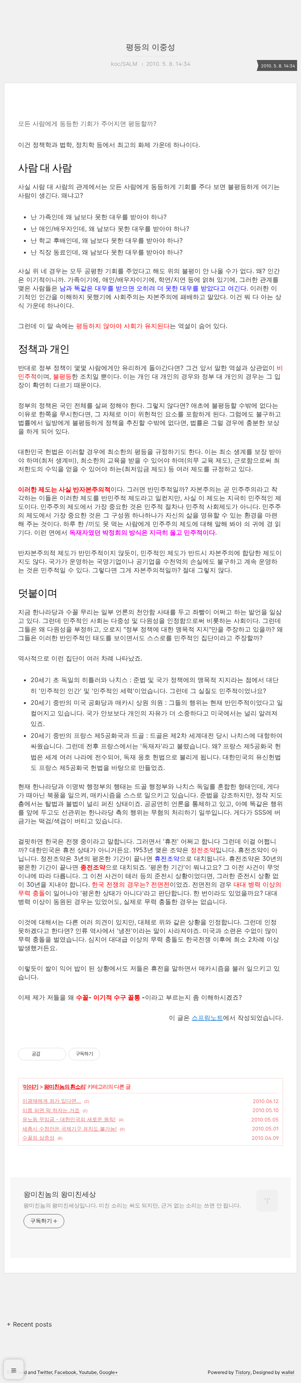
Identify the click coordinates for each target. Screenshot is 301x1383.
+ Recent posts (29, 1324)
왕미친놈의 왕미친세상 (60, 1194)
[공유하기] (48, 1054)
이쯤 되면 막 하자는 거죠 (51, 1110)
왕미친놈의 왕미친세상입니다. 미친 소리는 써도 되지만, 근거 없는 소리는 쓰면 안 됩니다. (132, 1205)
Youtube (88, 1372)
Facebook (65, 1372)
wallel (287, 1372)
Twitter (44, 1372)
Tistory (242, 1372)
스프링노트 (207, 1018)
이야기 (30, 1086)
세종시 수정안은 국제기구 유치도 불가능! (69, 1128)
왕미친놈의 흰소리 (64, 1086)
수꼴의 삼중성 (38, 1137)
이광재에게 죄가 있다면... (51, 1101)
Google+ (108, 1372)
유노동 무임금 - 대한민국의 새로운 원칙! (69, 1119)
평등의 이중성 (150, 47)
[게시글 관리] (57, 1054)
